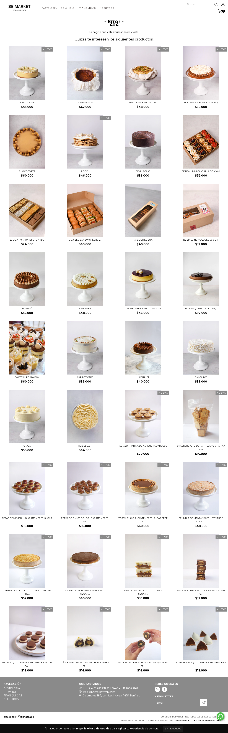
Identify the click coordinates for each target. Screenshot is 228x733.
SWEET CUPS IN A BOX (27, 377)
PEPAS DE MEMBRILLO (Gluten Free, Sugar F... (27, 520)
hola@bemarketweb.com (99, 692)
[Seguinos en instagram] (157, 689)
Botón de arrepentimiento (208, 720)
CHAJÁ (27, 445)
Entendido (173, 728)
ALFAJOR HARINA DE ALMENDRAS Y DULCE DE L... (143, 447)
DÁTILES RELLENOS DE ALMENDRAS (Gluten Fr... (143, 664)
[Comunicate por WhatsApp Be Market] (220, 716)
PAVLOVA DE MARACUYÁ (143, 102)
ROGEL (85, 171)
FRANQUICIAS (87, 8)
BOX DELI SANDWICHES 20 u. (85, 239)
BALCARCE (201, 377)
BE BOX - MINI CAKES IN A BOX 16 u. (201, 171)
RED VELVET (85, 445)
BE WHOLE (67, 8)
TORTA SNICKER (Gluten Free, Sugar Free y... (143, 520)
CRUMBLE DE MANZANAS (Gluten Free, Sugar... (200, 520)
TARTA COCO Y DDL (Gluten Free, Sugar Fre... (27, 592)
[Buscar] (216, 4)
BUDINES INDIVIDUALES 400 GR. (201, 239)
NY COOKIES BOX (142, 239)
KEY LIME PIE (27, 102)
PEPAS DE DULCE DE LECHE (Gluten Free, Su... (85, 520)
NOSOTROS (107, 8)
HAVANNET (143, 377)
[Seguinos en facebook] (164, 689)
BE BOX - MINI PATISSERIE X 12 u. (27, 239)
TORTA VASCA (85, 102)
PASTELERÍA (49, 8)
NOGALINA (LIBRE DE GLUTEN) (201, 102)
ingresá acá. (183, 720)
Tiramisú (27, 308)
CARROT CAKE (85, 377)
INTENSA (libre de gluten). (201, 308)
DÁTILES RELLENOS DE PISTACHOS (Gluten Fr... (85, 664)
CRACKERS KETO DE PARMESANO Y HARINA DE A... (201, 447)
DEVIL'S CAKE (143, 171)
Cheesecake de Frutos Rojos (143, 308)
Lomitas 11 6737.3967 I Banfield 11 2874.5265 (110, 688)
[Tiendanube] (19, 718)
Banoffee (85, 308)
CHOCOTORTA (27, 171)
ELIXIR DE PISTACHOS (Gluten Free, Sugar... (143, 592)
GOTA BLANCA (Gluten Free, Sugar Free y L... (201, 664)
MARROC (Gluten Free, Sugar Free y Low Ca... (27, 664)
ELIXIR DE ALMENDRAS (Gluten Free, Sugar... (85, 592)
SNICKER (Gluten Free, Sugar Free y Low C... (201, 592)
